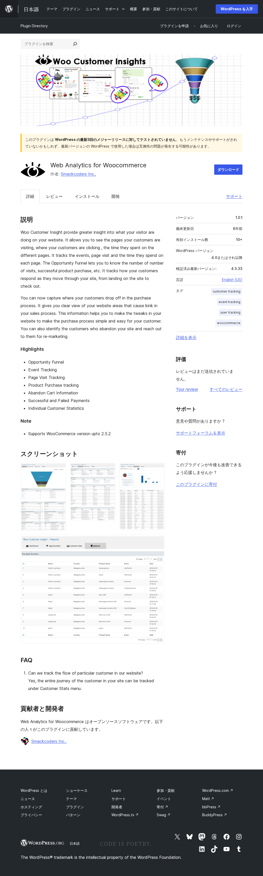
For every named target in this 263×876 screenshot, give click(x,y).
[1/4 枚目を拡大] (59, 469)
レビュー (54, 196)
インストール (87, 196)
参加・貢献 (166, 790)
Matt (208, 798)
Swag (164, 815)
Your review (187, 389)
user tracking (230, 312)
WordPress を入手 (237, 9)
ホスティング (31, 807)
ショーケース (77, 790)
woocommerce (228, 323)
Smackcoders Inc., (78, 174)
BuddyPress (214, 815)
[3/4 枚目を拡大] (158, 469)
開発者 (116, 807)
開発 (115, 196)
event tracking (229, 302)
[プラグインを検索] (75, 44)
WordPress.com (217, 790)
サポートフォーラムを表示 (200, 432)
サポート (234, 196)
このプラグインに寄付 (196, 484)
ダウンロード (228, 169)
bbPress (211, 807)
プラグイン (75, 807)
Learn (116, 790)
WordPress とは (34, 790)
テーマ (71, 798)
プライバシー (31, 815)
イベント (164, 798)
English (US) (232, 279)
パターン (73, 815)
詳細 (30, 196)
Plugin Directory (34, 26)
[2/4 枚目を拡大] (108, 469)
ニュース (28, 798)
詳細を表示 (186, 337)
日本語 (75, 843)
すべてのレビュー (226, 389)
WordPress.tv (125, 815)
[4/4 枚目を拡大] (158, 541)
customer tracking (226, 291)
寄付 (162, 807)
